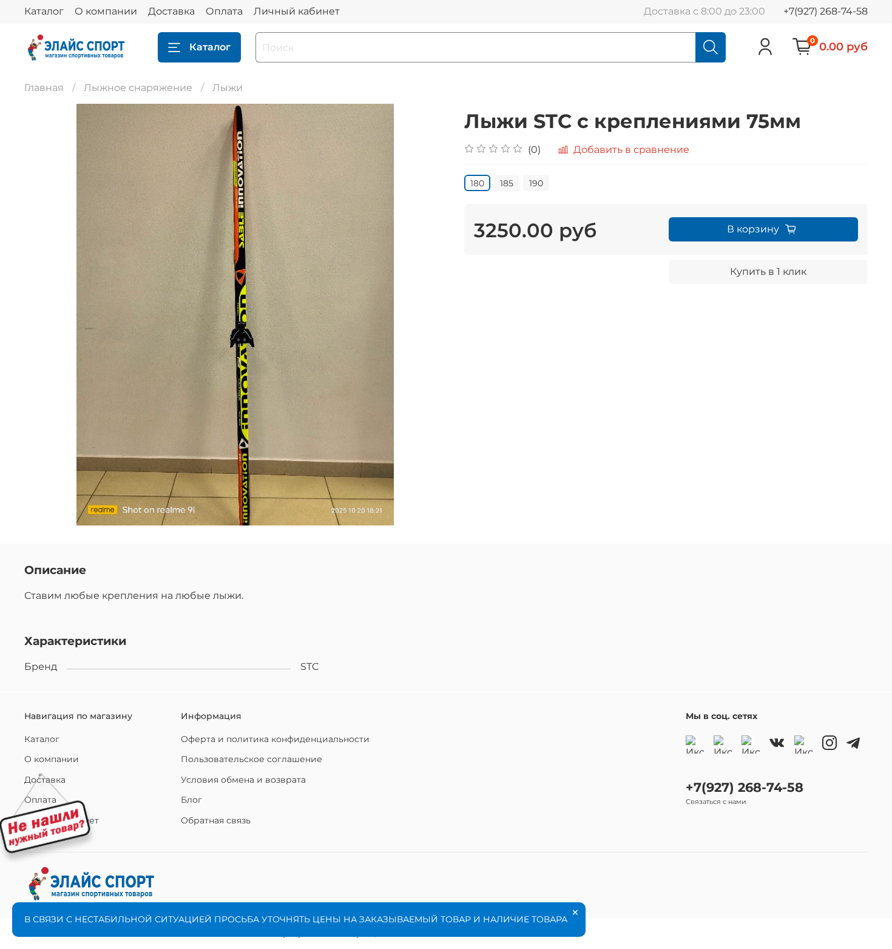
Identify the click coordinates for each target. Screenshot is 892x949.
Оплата (224, 11)
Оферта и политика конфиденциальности (275, 739)
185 (506, 183)
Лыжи (227, 87)
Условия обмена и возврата (243, 779)
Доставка (171, 11)
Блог (191, 799)
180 (477, 183)
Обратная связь (216, 820)
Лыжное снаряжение (138, 87)
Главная (44, 87)
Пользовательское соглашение (251, 759)
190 (536, 183)
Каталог (44, 11)
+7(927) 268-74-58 (825, 11)
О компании (106, 11)
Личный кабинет (297, 11)
